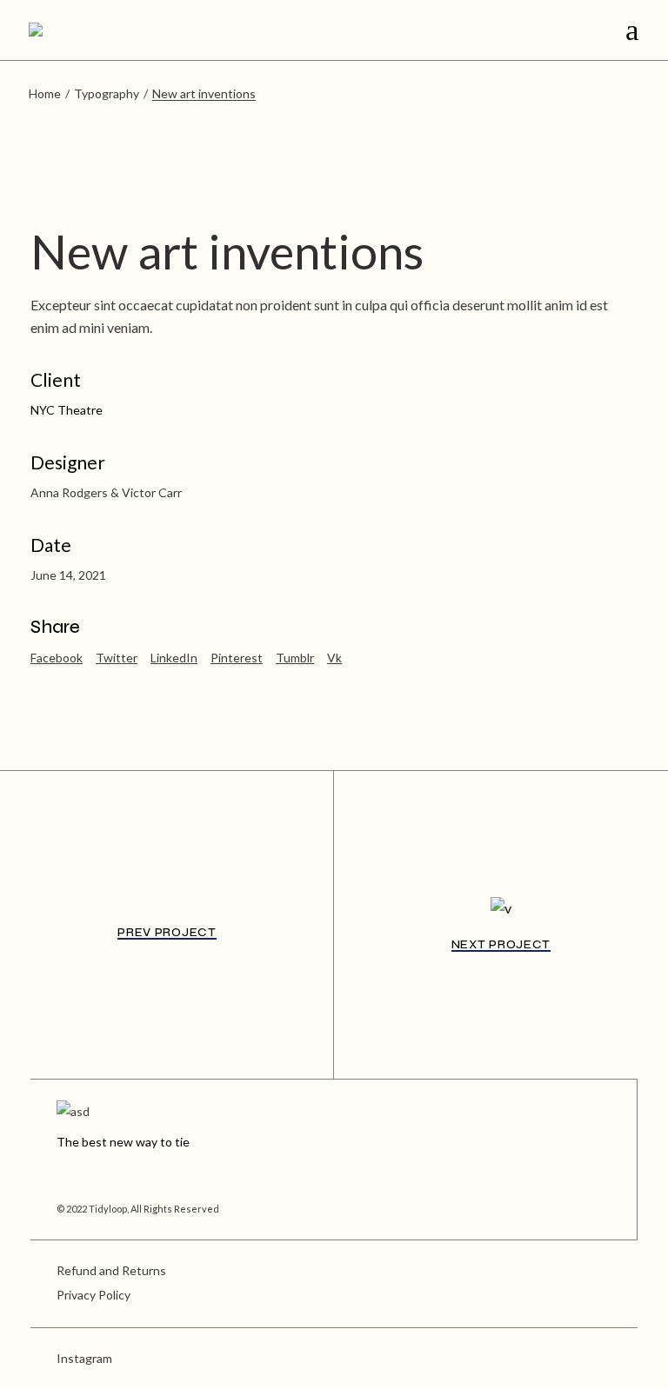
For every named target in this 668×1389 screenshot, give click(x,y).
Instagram (84, 1358)
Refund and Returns (111, 1270)
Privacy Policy (93, 1294)
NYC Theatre (66, 409)
